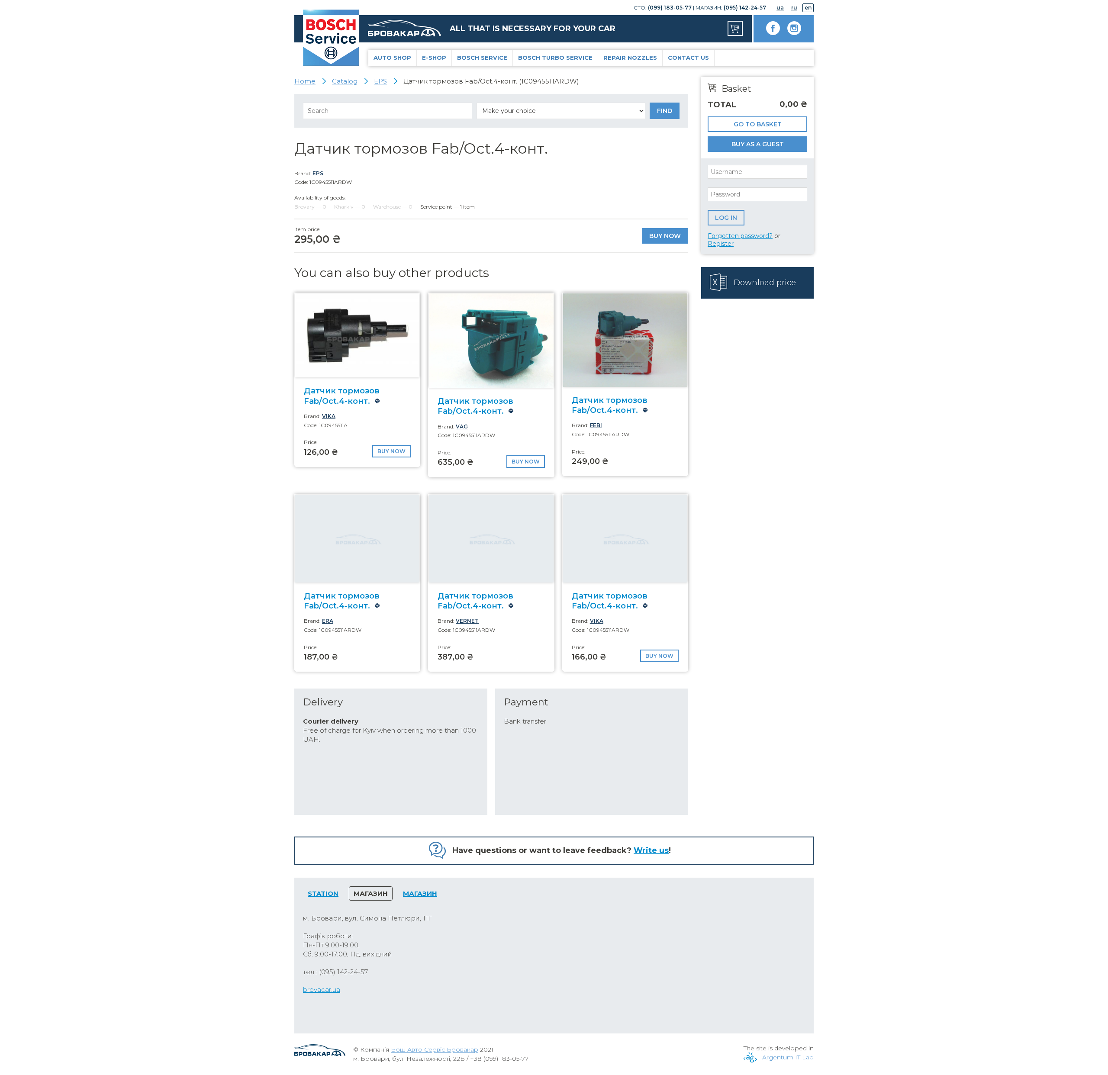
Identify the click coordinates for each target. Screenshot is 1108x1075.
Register (721, 244)
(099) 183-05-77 (670, 7)
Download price (765, 282)
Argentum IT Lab (788, 1057)
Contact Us (688, 57)
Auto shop (392, 57)
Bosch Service (482, 57)
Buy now (665, 236)
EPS (317, 173)
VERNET (467, 621)
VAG (462, 426)
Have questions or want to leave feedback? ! (561, 850)
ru (794, 7)
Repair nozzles (630, 57)
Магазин (371, 893)
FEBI (596, 425)
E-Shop (434, 57)
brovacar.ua (321, 989)
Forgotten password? (740, 236)
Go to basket (758, 124)
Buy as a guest (757, 144)
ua (780, 7)
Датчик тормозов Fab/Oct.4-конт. (342, 396)
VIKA (328, 416)
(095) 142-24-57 (745, 7)
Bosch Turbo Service (555, 57)
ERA (327, 621)
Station (323, 893)
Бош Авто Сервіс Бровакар (434, 1049)
